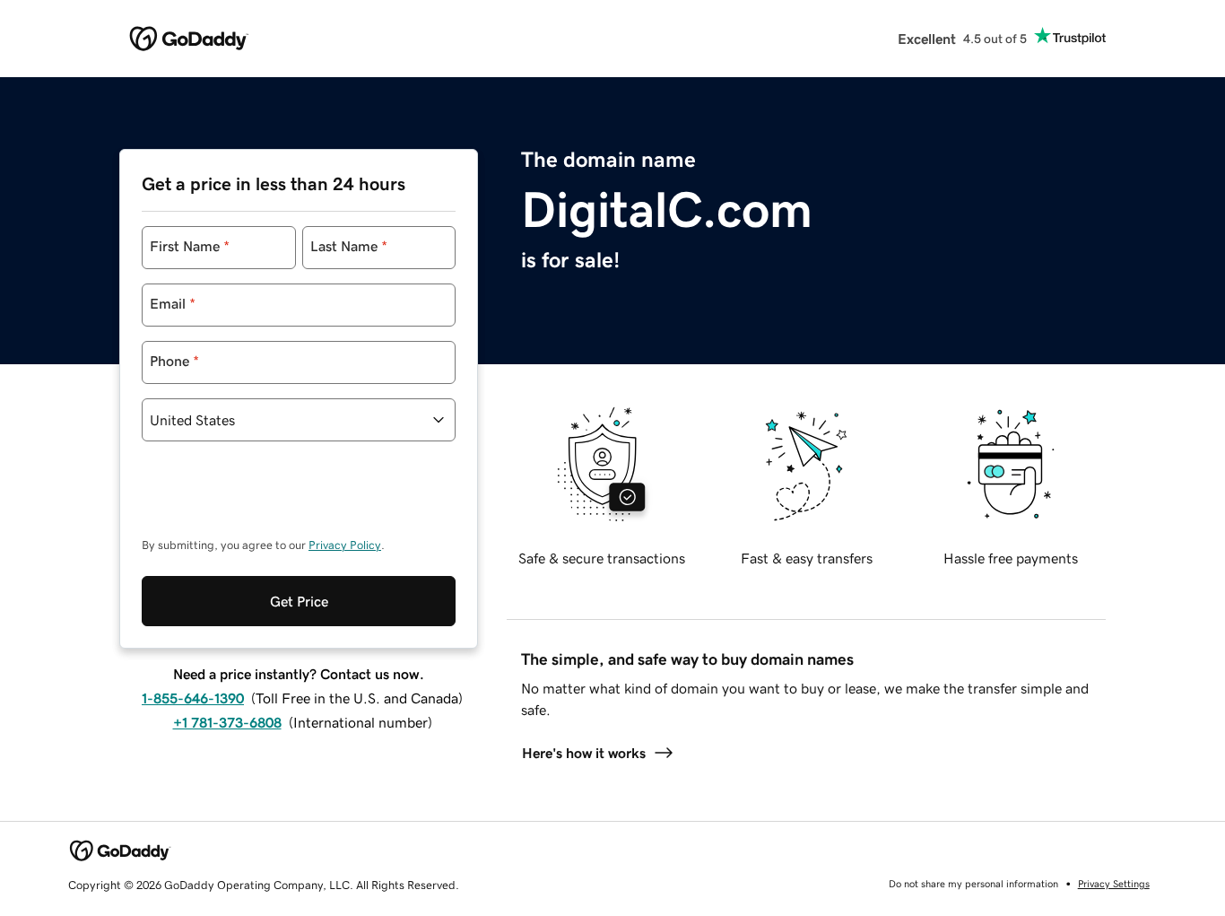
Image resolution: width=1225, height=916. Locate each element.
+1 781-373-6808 (227, 722)
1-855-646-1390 (193, 698)
